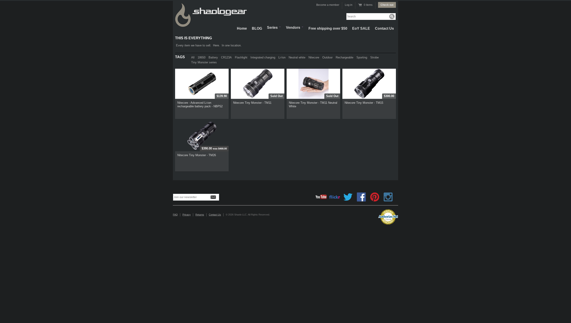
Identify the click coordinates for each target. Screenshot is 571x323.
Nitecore (313, 57)
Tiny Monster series (204, 62)
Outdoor (327, 57)
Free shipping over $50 (327, 28)
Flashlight (241, 57)
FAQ (175, 214)
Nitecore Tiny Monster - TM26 (196, 155)
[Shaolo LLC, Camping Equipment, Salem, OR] (357, 215)
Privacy (186, 214)
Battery (213, 57)
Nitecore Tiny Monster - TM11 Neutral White (313, 104)
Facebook (361, 197)
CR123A (226, 57)
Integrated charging (262, 57)
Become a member (327, 4)
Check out (387, 4)
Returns (199, 214)
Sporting (361, 57)
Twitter (348, 197)
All (192, 57)
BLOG (257, 28)
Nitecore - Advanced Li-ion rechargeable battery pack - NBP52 (200, 104)
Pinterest (374, 197)
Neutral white (297, 57)
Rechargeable (344, 57)
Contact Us (384, 28)
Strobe (374, 57)
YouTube (321, 197)
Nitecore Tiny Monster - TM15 (364, 102)
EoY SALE (361, 28)
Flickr (334, 197)
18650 (201, 57)
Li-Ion (282, 57)
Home (242, 28)
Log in (348, 4)
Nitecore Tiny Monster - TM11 (252, 102)
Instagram (388, 197)
